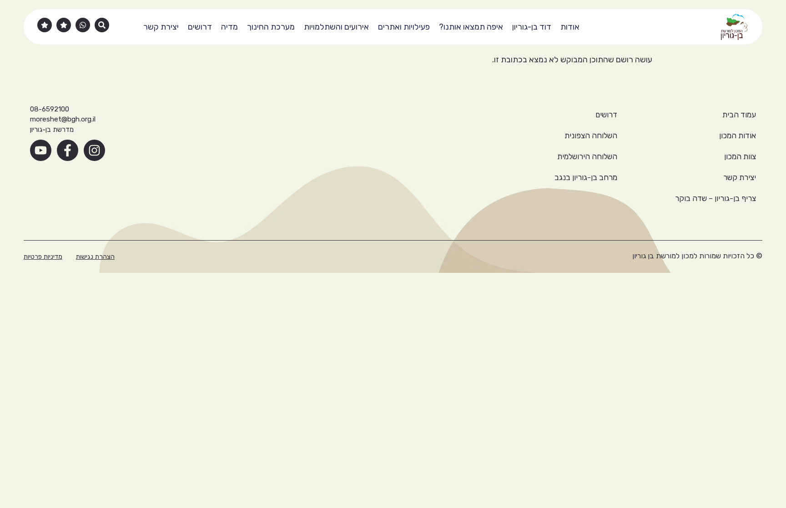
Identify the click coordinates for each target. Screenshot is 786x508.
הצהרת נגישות (95, 257)
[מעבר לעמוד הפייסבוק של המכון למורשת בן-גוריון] (67, 150)
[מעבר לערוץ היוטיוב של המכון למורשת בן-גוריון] (40, 150)
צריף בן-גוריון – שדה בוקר (715, 198)
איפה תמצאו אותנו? (471, 27)
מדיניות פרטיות (43, 257)
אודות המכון (737, 135)
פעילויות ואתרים (404, 27)
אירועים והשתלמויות (336, 27)
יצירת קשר (161, 27)
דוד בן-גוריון (531, 27)
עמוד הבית (739, 114)
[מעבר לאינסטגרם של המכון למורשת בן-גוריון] (94, 150)
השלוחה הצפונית (590, 135)
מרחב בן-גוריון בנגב (585, 177)
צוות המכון (740, 156)
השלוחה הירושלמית (587, 156)
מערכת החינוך (271, 27)
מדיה (229, 27)
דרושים (200, 27)
